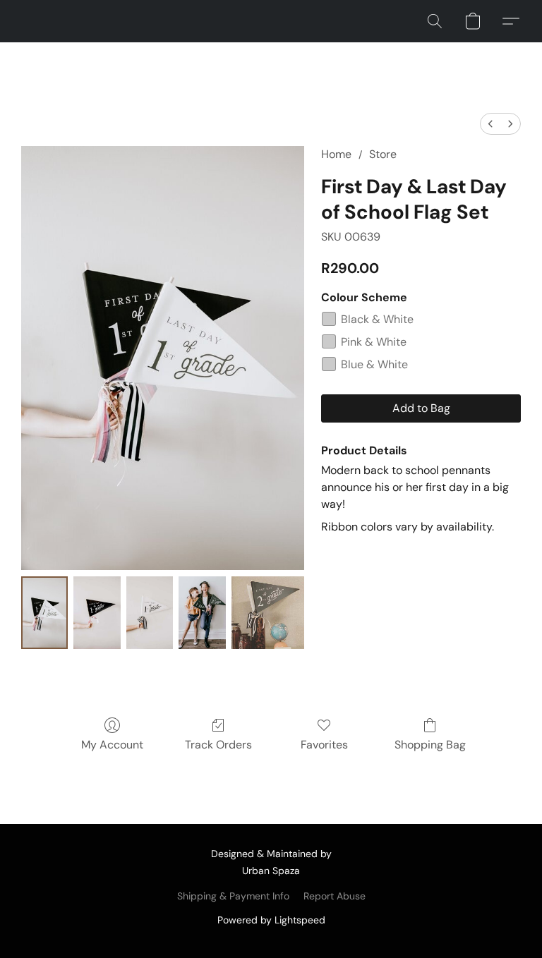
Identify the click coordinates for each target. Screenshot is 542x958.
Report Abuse (334, 896)
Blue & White (374, 364)
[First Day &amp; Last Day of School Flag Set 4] (268, 613)
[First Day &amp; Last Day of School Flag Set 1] (96, 613)
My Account (112, 744)
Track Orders (218, 744)
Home (336, 154)
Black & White (377, 319)
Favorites (324, 744)
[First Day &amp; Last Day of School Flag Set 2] (149, 613)
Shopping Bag (430, 744)
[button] (434, 21)
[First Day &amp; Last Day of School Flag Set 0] (44, 613)
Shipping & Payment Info (233, 896)
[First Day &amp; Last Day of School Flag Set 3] (202, 613)
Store (383, 154)
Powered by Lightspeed (271, 920)
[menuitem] (490, 124)
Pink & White (373, 341)
